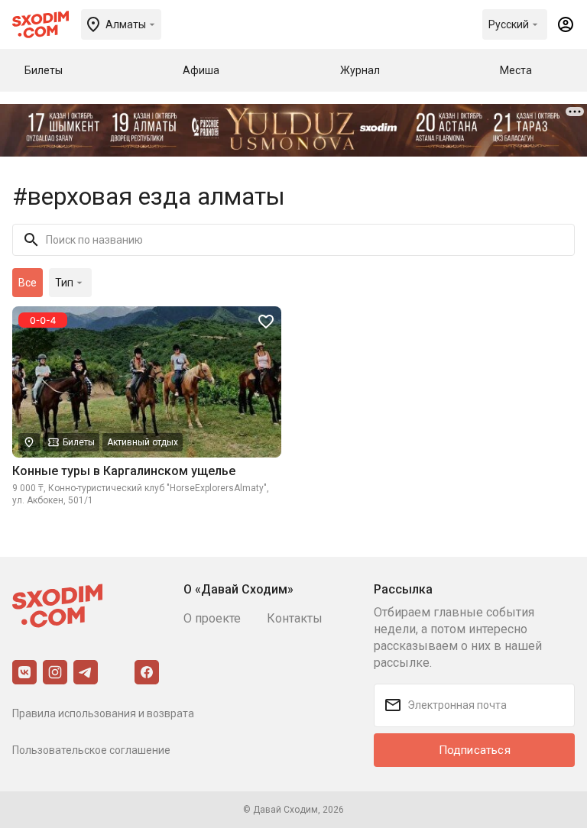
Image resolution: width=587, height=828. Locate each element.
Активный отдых (142, 442)
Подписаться (475, 750)
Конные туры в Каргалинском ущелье (123, 471)
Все (27, 283)
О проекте (212, 618)
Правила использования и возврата (103, 713)
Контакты (295, 618)
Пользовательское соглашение (91, 750)
